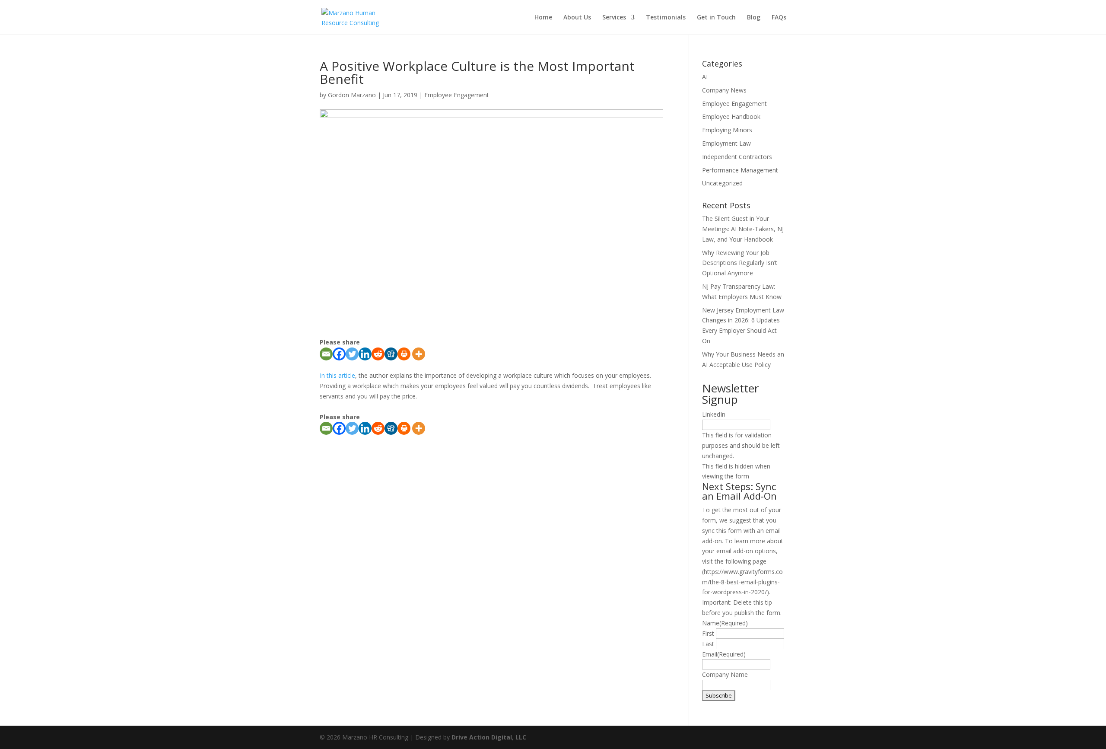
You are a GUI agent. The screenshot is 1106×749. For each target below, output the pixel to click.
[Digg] (391, 353)
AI (705, 77)
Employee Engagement (456, 95)
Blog (753, 17)
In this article (337, 375)
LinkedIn (713, 414)
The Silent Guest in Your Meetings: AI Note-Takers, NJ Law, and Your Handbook (743, 228)
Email (724, 654)
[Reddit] (378, 353)
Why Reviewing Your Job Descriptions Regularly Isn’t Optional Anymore (739, 263)
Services (614, 17)
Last (708, 644)
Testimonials (666, 17)
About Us (577, 17)
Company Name (725, 674)
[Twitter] (352, 353)
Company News (724, 90)
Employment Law (726, 143)
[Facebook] (339, 353)
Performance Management (740, 170)
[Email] (326, 353)
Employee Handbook (731, 116)
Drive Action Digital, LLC (488, 737)
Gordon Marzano (352, 95)
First (708, 633)
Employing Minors (727, 130)
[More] (418, 353)
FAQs (779, 17)
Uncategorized (722, 183)
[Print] (403, 353)
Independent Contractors (737, 157)
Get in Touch (716, 17)
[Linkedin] (365, 353)
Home (543, 17)
